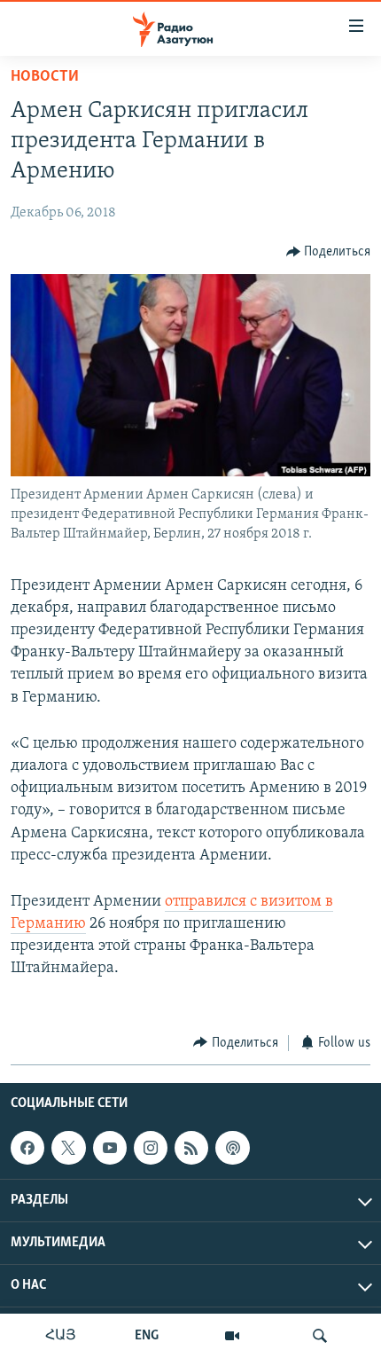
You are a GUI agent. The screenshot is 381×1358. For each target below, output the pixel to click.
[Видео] (232, 1336)
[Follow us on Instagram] (150, 1148)
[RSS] (191, 1148)
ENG (147, 1336)
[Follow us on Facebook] (27, 1148)
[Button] (328, 251)
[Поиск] (319, 1336)
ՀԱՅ (60, 1336)
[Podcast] (232, 1148)
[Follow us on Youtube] (110, 1148)
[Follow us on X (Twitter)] (68, 1148)
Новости (45, 77)
